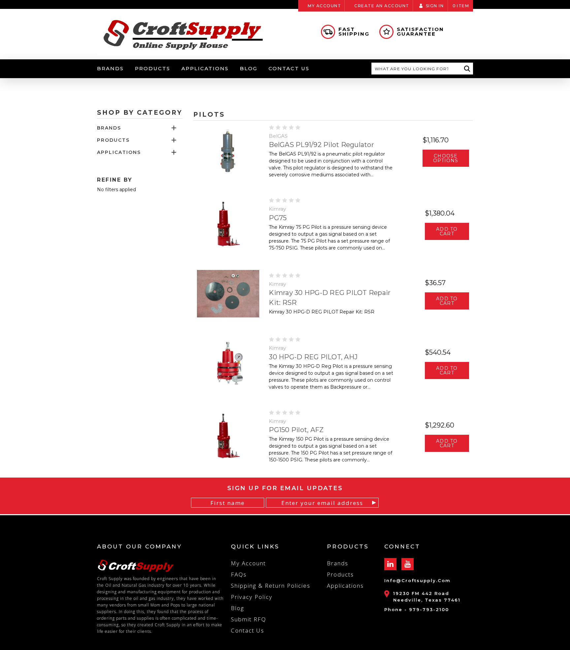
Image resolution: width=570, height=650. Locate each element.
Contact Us (289, 68)
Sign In (435, 5)
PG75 (278, 218)
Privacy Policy (251, 597)
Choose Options (445, 158)
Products (152, 68)
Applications (205, 68)
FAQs (239, 574)
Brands (110, 68)
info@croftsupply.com (417, 580)
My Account (324, 5)
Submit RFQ (248, 619)
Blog (248, 68)
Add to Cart (447, 231)
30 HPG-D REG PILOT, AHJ (313, 357)
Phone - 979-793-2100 (416, 609)
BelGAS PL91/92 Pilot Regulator (321, 145)
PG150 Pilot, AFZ (296, 430)
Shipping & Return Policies (270, 585)
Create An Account (381, 5)
